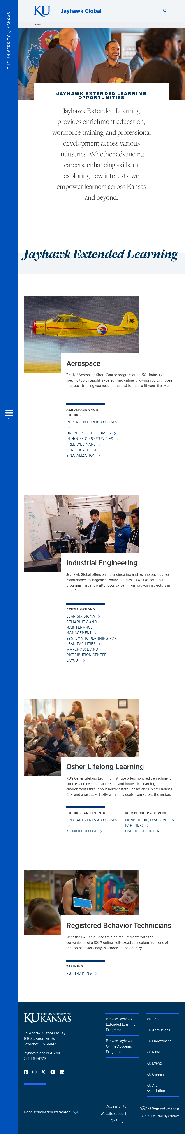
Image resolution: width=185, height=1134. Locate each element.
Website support (113, 1113)
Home (38, 24)
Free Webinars (81, 444)
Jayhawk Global (81, 11)
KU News (154, 1052)
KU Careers (155, 1074)
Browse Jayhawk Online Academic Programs (119, 1046)
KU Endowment (159, 1041)
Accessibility (116, 1106)
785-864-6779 (35, 1058)
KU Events (155, 1063)
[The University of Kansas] (47, 1021)
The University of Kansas (165, 1116)
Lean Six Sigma (81, 616)
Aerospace (83, 363)
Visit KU (153, 1019)
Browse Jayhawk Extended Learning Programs (121, 1024)
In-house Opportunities (90, 438)
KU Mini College (82, 831)
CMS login (118, 1120)
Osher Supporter (143, 831)
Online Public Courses (89, 433)
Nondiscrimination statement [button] (47, 1112)
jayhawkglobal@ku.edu (42, 1053)
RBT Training (79, 973)
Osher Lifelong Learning (105, 766)
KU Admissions (158, 1030)
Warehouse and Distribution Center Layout (86, 655)
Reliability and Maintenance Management (81, 627)
